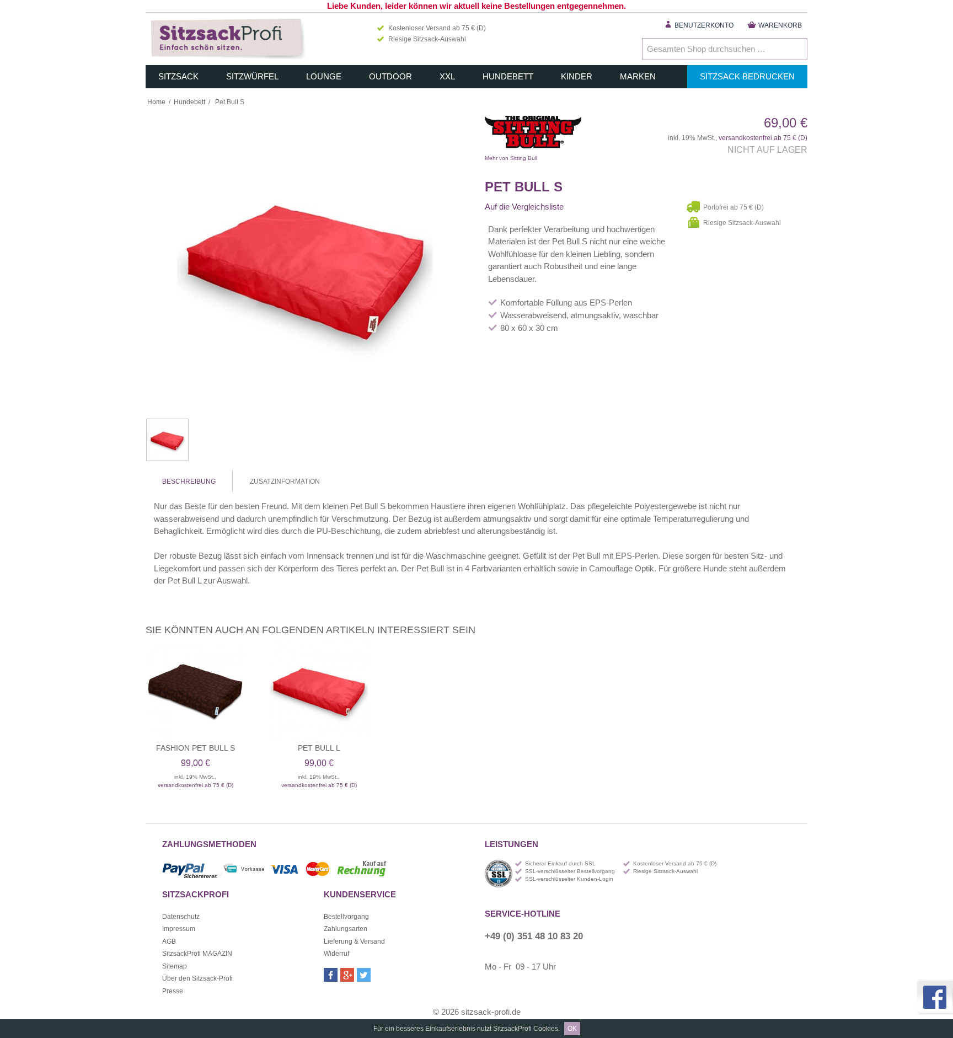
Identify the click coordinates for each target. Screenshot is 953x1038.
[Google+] (347, 975)
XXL (447, 76)
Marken (638, 76)
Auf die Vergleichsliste (524, 206)
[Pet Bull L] (319, 691)
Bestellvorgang (346, 917)
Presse (172, 991)
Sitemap (174, 966)
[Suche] (796, 49)
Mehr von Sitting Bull (570, 134)
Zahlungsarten (345, 929)
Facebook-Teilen (587, 207)
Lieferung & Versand (354, 941)
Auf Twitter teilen (609, 207)
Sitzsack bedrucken (747, 76)
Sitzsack (178, 76)
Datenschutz (181, 917)
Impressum (178, 929)
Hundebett (508, 76)
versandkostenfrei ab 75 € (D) (763, 138)
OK (572, 1028)
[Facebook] (331, 975)
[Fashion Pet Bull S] (195, 691)
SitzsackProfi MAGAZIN (197, 953)
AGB (169, 941)
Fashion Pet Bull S (195, 747)
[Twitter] (364, 975)
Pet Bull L (319, 747)
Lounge (323, 76)
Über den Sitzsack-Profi (197, 978)
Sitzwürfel (252, 76)
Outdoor (390, 76)
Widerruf (336, 953)
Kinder (576, 76)
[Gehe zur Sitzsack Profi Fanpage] (934, 997)
